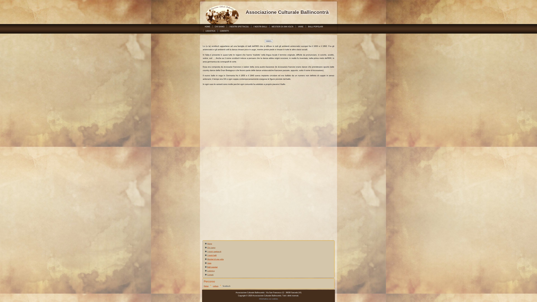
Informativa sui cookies (268, 299)
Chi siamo (219, 27)
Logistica (210, 31)
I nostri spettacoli (239, 27)
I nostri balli (260, 27)
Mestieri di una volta (282, 27)
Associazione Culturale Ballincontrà (287, 12)
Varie (300, 27)
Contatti (224, 31)
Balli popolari (315, 27)
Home (207, 27)
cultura (215, 286)
